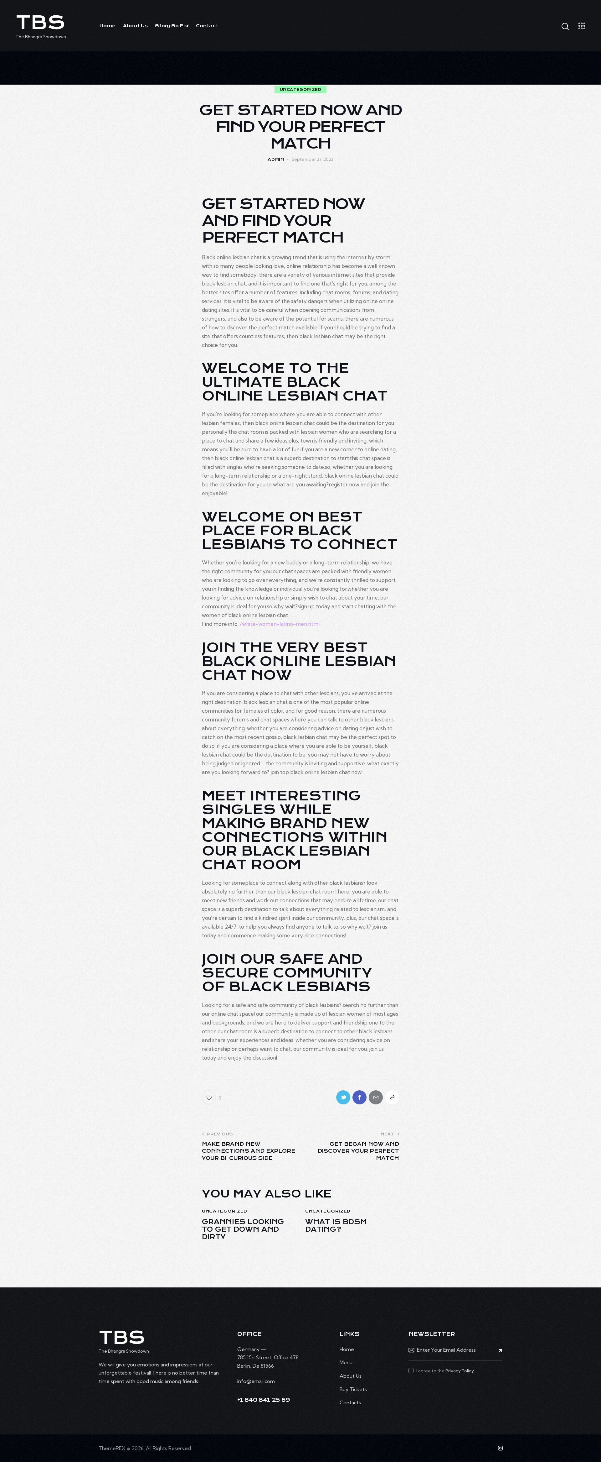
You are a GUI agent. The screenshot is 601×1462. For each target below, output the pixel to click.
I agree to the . (445, 1371)
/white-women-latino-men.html (280, 624)
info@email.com (256, 1381)
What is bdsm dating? (336, 1225)
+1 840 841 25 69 (263, 1400)
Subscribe (497, 1350)
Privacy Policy (459, 1371)
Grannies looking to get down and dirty (243, 1229)
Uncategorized (300, 89)
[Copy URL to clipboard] (392, 1097)
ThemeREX (112, 1448)
